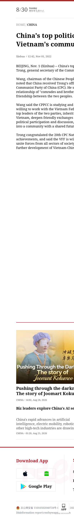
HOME (20, 25)
